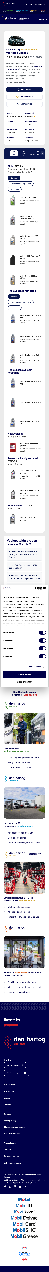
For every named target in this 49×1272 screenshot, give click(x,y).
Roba (29, 917)
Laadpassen (29, 767)
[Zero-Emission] (24, 713)
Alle (10, 832)
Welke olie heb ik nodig (19, 907)
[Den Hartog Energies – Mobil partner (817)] (24, 937)
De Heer (38, 842)
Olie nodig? (40, 4)
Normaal (14, 178)
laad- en (7, 751)
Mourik (29, 842)
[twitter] (10, 1187)
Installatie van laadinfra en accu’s (23, 757)
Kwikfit (22, 917)
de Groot (37, 917)
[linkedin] (25, 1187)
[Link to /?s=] (24, 4)
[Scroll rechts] (42, 153)
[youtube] (20, 1187)
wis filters (15, 189)
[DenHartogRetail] (14, 926)
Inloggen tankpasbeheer (19, 992)
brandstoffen (18, 832)
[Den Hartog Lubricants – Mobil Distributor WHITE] (15, 17)
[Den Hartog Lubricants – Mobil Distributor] (22, 852)
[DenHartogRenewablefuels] (14, 777)
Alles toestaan (24, 674)
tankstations (21, 972)
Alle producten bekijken (19, 912)
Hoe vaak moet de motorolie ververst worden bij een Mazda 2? (24, 577)
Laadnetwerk (14, 767)
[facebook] (5, 1187)
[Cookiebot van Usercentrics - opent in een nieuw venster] (35, 588)
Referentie (13, 917)
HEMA (22, 842)
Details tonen (35, 667)
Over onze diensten (17, 837)
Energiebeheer (15, 762)
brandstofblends (25, 826)
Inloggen (30, 4)
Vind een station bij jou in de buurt (24, 987)
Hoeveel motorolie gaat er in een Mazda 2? (23, 566)
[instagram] (15, 1187)
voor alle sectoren (27, 900)
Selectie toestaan (24, 682)
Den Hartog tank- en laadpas (22, 982)
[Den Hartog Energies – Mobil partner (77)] (24, 788)
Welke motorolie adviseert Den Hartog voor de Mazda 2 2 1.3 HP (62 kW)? (24, 554)
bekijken (28, 832)
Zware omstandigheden (21, 184)
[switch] (42, 640)
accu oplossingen (20, 751)
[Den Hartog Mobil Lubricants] (24, 863)
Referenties (13, 842)
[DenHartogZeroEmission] (14, 702)
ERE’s (27, 762)
